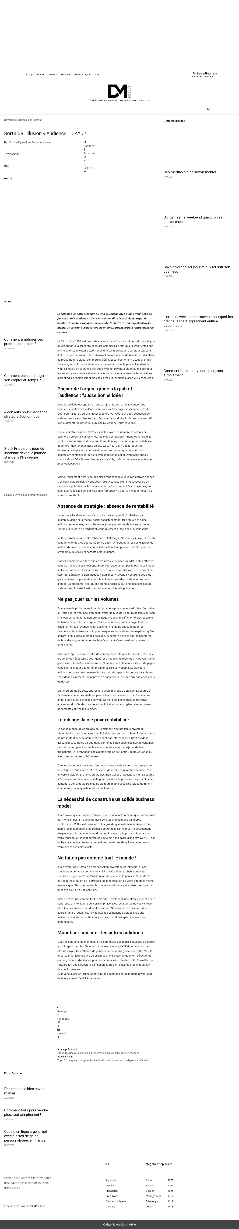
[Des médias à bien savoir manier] (199, 150)
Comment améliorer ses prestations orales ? (23, 341)
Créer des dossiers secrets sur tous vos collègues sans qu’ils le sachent (98, 1052)
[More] (119, 171)
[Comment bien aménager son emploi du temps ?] (26, 360)
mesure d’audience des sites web (88, 368)
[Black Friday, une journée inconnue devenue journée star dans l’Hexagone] (26, 433)
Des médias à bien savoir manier (190, 172)
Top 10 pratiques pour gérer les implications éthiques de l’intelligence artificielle (102, 1060)
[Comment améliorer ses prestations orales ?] (26, 324)
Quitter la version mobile (119, 1224)
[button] (209, 109)
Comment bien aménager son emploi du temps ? (24, 378)
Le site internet (33, 119)
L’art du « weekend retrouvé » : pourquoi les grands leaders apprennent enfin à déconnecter (198, 321)
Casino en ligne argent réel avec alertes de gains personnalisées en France (25, 1135)
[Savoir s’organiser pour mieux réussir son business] (199, 245)
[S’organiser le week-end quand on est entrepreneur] (199, 195)
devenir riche (146, 658)
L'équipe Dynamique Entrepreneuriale (29, 142)
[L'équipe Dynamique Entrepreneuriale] (14, 491)
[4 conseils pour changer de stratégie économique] (26, 396)
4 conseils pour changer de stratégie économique (26, 414)
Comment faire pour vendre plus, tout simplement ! (26, 1112)
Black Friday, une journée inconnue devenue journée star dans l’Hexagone (25, 452)
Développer (10, 119)
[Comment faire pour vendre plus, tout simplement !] (199, 349)
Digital (21, 119)
